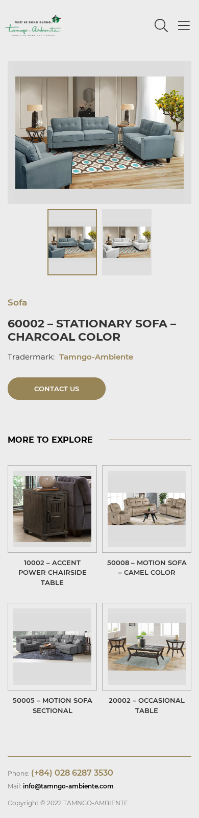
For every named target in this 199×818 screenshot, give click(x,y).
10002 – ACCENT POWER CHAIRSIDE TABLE (52, 572)
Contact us (56, 389)
